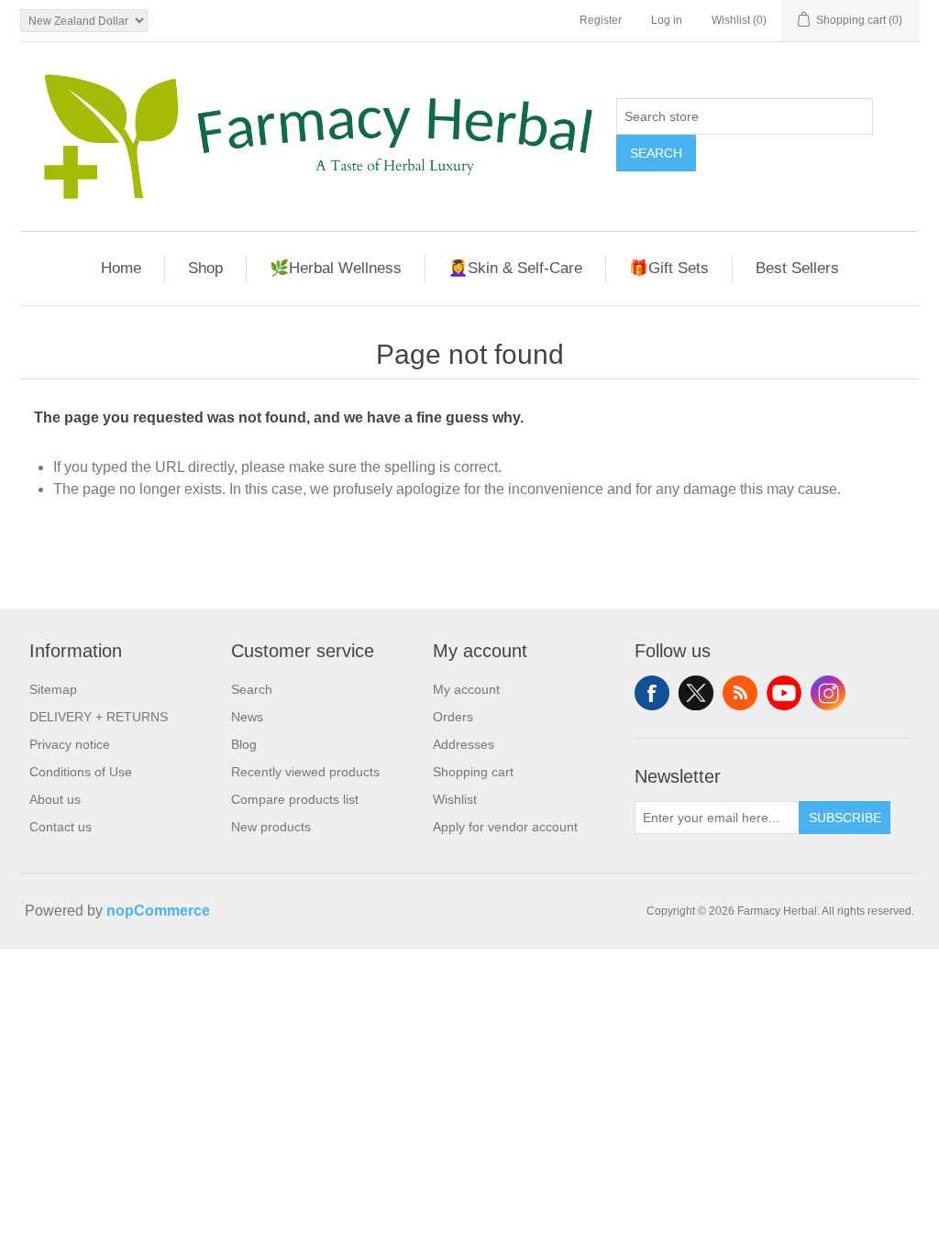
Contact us (60, 826)
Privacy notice (69, 744)
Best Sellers (797, 268)
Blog (244, 744)
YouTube (784, 692)
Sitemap (53, 689)
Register (601, 20)
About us (55, 799)
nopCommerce (158, 910)
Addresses (463, 744)
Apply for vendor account (505, 826)
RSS (740, 692)
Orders (453, 716)
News (247, 716)
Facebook (652, 692)
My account (466, 689)
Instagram (828, 692)
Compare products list (295, 799)
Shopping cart (473, 771)
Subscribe (845, 817)
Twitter (696, 692)
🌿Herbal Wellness (336, 268)
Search (656, 153)
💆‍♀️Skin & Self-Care (515, 268)
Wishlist (455, 799)
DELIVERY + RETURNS (98, 716)
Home (121, 268)
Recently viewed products (305, 771)
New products (271, 826)
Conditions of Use (80, 771)
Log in (666, 20)
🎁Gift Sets (669, 268)
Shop (205, 268)
